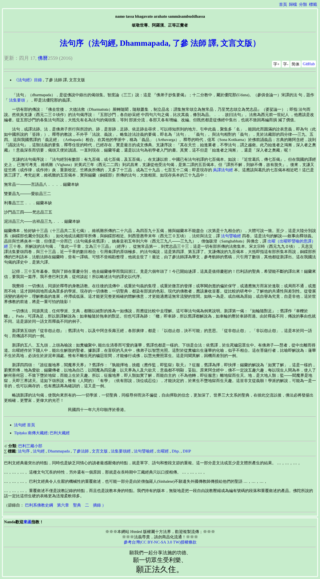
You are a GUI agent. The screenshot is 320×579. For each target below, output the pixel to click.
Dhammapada (59, 451)
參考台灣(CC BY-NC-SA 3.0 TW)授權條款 (160, 542)
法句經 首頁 (24, 425)
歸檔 (293, 4)
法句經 (39, 451)
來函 (28, 522)
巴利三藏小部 (30, 446)
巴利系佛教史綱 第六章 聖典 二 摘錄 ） (65, 505)
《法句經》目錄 (28, 80)
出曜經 (163, 451)
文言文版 (100, 451)
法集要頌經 (121, 451)
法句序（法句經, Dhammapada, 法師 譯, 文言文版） (160, 43)
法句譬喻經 (231, 236)
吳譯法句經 (223, 170)
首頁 (283, 4)
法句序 (24, 451)
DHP (187, 451)
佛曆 (43, 58)
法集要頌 (17, 100)
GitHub (309, 64)
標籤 (313, 4)
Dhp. (176, 451)
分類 (303, 4)
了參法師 (81, 451)
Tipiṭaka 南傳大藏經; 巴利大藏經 (42, 433)
